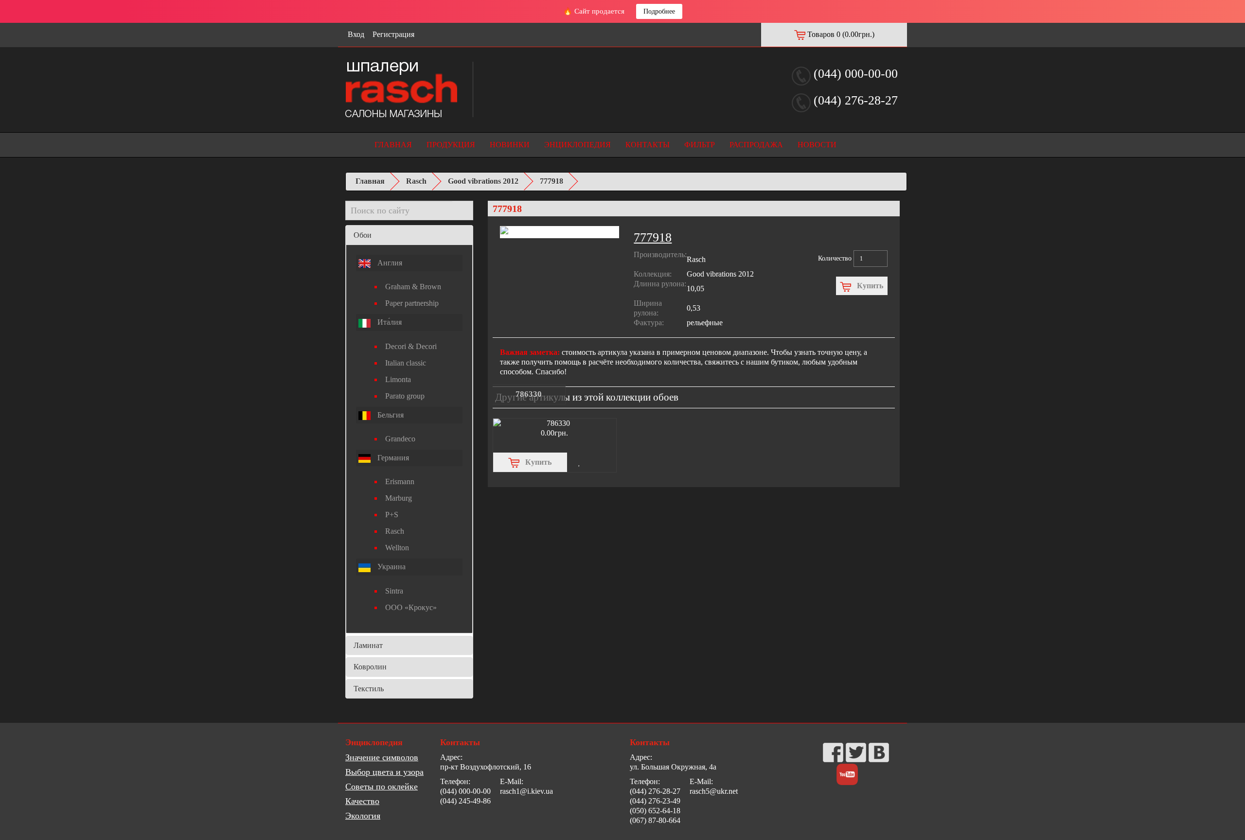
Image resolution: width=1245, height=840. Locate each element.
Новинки (510, 144)
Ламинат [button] (368, 645)
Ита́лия (388, 322)
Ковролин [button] (370, 667)
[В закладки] (579, 462)
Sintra (394, 591)
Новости (817, 144)
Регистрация (393, 34)
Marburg (398, 498)
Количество (835, 258)
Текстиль (369, 688)
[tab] (409, 235)
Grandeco (400, 439)
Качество (362, 801)
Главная (393, 144)
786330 (529, 394)
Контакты (647, 144)
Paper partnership (412, 303)
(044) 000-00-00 (856, 74)
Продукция (451, 144)
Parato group (405, 396)
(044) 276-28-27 (856, 100)
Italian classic (405, 363)
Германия (392, 458)
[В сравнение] (604, 462)
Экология (362, 816)
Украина (390, 566)
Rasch (416, 181)
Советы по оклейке (381, 786)
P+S (391, 514)
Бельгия (389, 415)
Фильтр (699, 144)
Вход (356, 34)
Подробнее (659, 11)
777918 (551, 181)
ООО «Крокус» (411, 607)
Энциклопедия (577, 144)
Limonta (398, 379)
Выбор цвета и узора (384, 772)
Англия (388, 263)
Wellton (397, 547)
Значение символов (381, 757)
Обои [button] (363, 235)
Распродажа (756, 144)
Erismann (399, 481)
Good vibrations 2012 (483, 181)
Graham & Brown (413, 286)
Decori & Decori (411, 346)
